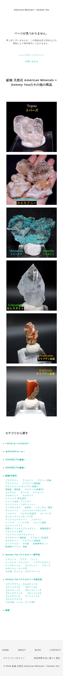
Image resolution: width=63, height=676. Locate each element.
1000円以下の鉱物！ (15, 459)
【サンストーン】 (33, 590)
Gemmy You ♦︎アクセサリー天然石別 (23, 579)
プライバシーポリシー (14, 658)
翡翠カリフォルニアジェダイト (20, 528)
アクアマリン (11, 480)
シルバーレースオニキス (35, 510)
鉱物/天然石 (11, 475)
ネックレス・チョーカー (17, 562)
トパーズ (9, 522)
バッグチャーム (13, 565)
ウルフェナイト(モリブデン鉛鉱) (21, 486)
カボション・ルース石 (16, 568)
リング (34, 559)
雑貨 (7, 610)
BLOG (38, 650)
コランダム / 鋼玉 (44, 507)
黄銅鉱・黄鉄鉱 (13, 489)
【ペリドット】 (32, 596)
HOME (5, 650)
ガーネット (38, 492)
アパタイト (28, 480)
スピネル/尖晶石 (28, 513)
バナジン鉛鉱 (39, 522)
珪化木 (28, 507)
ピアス (23, 559)
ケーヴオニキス (13, 507)
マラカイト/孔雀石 (39, 537)
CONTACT (55, 650)
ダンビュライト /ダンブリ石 (19, 516)
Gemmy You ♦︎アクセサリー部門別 (22, 554)
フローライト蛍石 (14, 531)
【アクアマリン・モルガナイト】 (21, 584)
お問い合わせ (31, 61)
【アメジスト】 (13, 587)
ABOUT (22, 650)
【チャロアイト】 (14, 593)
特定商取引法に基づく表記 (47, 658)
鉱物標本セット (40, 543)
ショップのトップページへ (31, 55)
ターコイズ (45, 513)
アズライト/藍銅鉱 (32, 483)
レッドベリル (11, 543)
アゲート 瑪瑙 (44, 480)
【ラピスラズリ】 (14, 599)
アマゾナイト (11, 483)
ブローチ (46, 565)
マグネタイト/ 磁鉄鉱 (15, 537)
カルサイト (28, 495)
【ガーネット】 (13, 590)
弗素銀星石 (45, 528)
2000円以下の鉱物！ (15, 467)
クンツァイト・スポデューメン (20, 504)
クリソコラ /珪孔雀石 (15, 498)
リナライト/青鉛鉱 (32, 540)
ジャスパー (10, 513)
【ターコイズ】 (34, 593)
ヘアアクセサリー (42, 562)
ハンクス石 (23, 522)
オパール (24, 492)
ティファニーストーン (16, 519)
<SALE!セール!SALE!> (17, 443)
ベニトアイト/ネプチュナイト (19, 534)
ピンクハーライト (14, 525)
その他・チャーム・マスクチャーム (22, 571)
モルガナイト (11, 540)
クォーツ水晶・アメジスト (18, 501)
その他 (26, 543)
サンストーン (11, 510)
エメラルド (10, 492)
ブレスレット (31, 565)
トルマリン (36, 519)
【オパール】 (31, 587)
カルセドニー (11, 495)
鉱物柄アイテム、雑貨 (16, 546)
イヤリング (10, 559)
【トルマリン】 (13, 596)
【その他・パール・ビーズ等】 (20, 602)
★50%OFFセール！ (15, 451)
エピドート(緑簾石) (34, 489)
